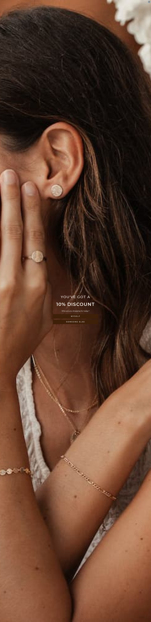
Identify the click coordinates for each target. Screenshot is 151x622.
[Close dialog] (149, 2)
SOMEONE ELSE (75, 322)
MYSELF (75, 316)
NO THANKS (75, 326)
